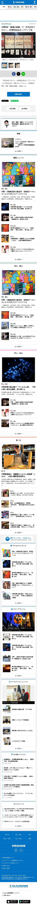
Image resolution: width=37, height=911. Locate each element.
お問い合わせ (6, 865)
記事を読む (18, 94)
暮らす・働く (29, 6)
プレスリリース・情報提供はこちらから (13, 860)
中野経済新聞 (18, 2)
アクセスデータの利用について (11, 863)
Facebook (16, 850)
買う (22, 6)
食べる (10, 6)
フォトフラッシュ (6, 23)
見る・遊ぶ (16, 6)
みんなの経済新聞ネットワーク (18, 886)
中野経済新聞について (8, 857)
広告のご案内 (6, 868)
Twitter (21, 850)
